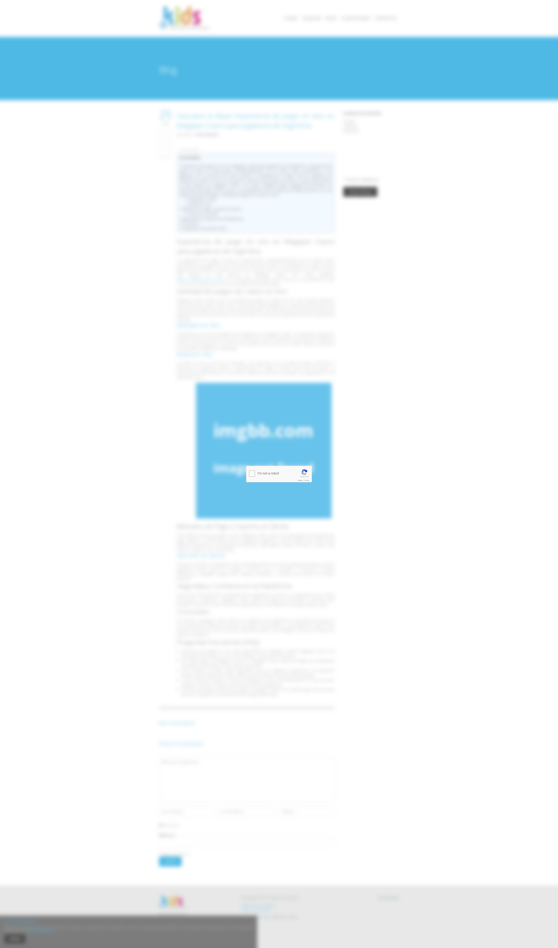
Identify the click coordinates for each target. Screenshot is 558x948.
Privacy (300, 480)
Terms (306, 480)
